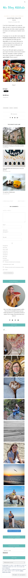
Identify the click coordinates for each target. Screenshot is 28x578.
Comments (14, 114)
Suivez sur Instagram (15, 530)
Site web (4, 237)
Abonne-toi (5, 552)
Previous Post (8, 201)
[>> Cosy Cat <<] (14, 387)
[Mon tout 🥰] (14, 452)
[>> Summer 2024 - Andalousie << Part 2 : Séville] (14, 518)
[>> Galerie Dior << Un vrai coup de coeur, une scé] (14, 344)
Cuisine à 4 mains (9, 16)
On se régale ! (19, 16)
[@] (7, 330)
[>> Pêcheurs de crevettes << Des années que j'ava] (14, 496)
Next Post (21, 201)
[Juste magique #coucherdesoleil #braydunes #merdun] (14, 474)
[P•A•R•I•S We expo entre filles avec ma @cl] (14, 366)
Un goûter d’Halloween (9, 192)
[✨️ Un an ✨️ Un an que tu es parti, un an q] (14, 431)
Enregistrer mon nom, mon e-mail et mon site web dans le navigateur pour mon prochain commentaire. (6, 253)
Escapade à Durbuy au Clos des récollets (13, 146)
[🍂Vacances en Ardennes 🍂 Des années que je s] (14, 409)
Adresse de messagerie (5, 231)
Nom (4, 224)
